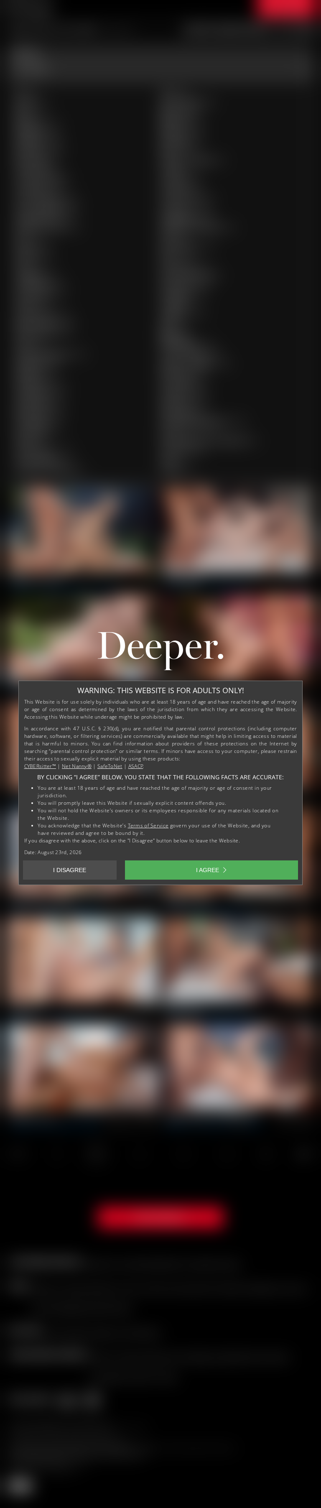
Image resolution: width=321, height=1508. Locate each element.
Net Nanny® (77, 766)
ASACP (135, 766)
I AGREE (207, 870)
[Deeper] (160, 653)
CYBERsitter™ (40, 766)
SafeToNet (109, 766)
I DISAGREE (69, 870)
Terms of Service (148, 825)
